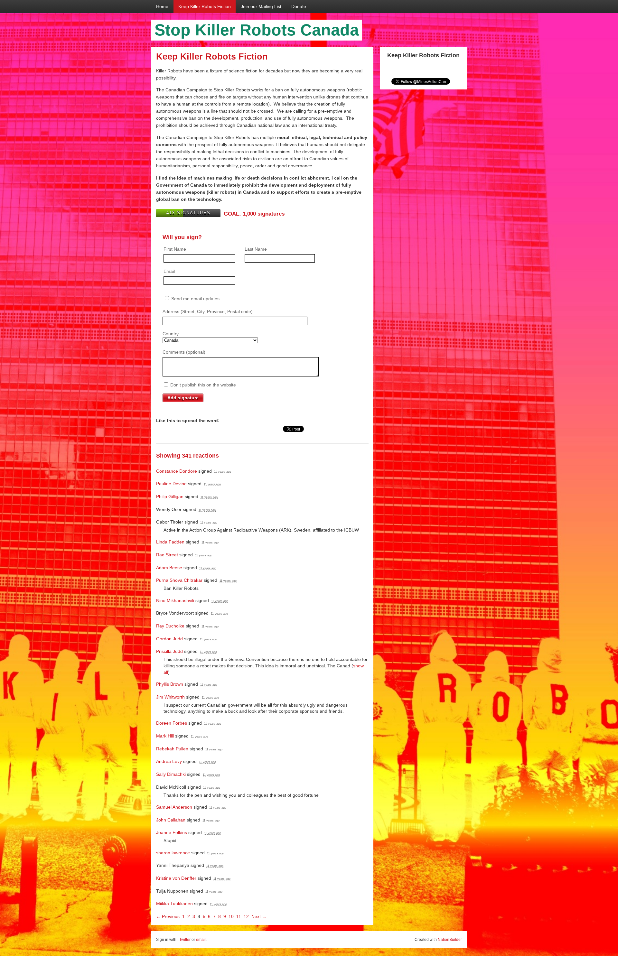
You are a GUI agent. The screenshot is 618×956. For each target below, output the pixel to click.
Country (171, 333)
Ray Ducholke (170, 625)
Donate (298, 6)
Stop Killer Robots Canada (256, 30)
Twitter (185, 939)
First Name (175, 249)
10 (231, 916)
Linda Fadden (170, 541)
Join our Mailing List (261, 6)
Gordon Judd (169, 638)
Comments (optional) (184, 352)
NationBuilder (450, 939)
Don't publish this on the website (202, 384)
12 (246, 916)
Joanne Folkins (171, 832)
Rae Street (167, 554)
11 (238, 916)
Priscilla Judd (169, 651)
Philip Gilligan (169, 496)
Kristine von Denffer (176, 878)
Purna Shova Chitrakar (179, 580)
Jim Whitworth (170, 697)
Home (162, 6)
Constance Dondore (176, 471)
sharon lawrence (173, 852)
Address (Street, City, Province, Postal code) (208, 311)
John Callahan (170, 819)
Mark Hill (165, 735)
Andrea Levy (169, 761)
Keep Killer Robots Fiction (204, 6)
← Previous (168, 916)
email (201, 939)
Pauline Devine (171, 483)
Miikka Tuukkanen (174, 903)
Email (169, 271)
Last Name (256, 249)
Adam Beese (169, 567)
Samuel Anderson (174, 807)
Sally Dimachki (171, 774)
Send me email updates (195, 298)
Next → (259, 916)
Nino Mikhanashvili (175, 600)
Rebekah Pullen (172, 748)
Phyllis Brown (169, 684)
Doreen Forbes (171, 723)
